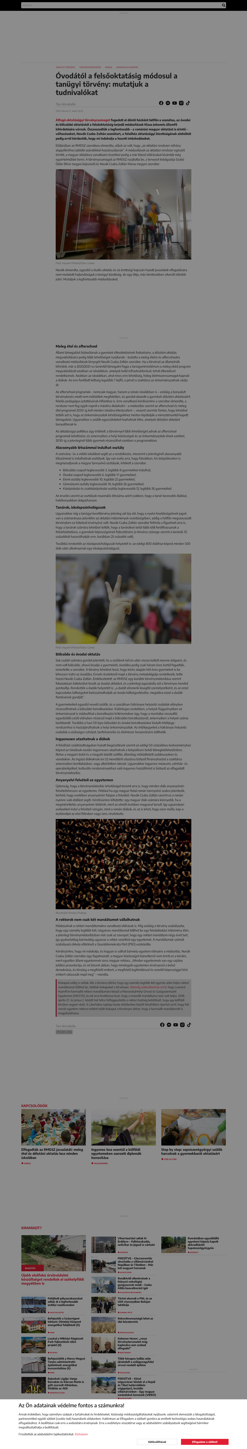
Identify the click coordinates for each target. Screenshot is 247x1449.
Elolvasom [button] (81, 1434)
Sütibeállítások (157, 1441)
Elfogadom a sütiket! (205, 1441)
